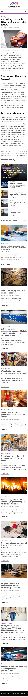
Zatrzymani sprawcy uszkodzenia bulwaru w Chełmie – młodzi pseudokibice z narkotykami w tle (14, 332)
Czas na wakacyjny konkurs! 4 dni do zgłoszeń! (13, 292)
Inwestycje (3, 453)
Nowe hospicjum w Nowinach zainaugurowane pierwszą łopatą (12, 458)
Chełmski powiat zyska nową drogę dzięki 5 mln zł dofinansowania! (17, 212)
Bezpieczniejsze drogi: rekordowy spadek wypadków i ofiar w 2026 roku (17, 185)
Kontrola (6, 540)
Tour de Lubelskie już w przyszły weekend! (21, 154)
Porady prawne (9, 580)
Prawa (10, 540)
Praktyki (7, 409)
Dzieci (2, 540)
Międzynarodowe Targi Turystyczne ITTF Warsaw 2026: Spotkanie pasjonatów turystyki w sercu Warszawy (12, 629)
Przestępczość (8, 663)
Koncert (3, 496)
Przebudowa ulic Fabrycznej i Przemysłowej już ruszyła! (17, 203)
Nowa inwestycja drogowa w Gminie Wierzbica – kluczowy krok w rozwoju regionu (17, 194)
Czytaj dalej (5, 305)
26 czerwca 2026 (6, 251)
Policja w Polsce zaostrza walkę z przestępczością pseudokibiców (14, 668)
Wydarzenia (8, 288)
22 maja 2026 (14, 197)
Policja (2, 326)
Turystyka (10, 623)
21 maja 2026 (14, 205)
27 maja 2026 (14, 187)
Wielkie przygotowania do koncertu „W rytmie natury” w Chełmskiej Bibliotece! (13, 502)
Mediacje (3, 580)
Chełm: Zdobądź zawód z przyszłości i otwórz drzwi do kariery (13, 414)
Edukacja (3, 409)
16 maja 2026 (14, 215)
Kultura (2, 368)
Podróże (3, 623)
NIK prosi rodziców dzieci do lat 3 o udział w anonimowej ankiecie (14, 545)
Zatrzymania (7, 326)
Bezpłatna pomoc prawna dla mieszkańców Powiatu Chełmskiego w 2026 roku (12, 586)
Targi (6, 623)
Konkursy (3, 288)
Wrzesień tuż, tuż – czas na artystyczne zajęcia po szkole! (13, 372)
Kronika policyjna (4, 243)
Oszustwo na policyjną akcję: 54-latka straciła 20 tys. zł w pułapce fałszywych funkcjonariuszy (13, 247)
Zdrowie (8, 453)
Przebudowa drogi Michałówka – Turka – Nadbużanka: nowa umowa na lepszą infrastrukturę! (14, 173)
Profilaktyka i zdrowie (6, 17)
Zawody (11, 409)
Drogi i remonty (6, 168)
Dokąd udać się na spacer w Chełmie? (6, 154)
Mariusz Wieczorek (14, 27)
